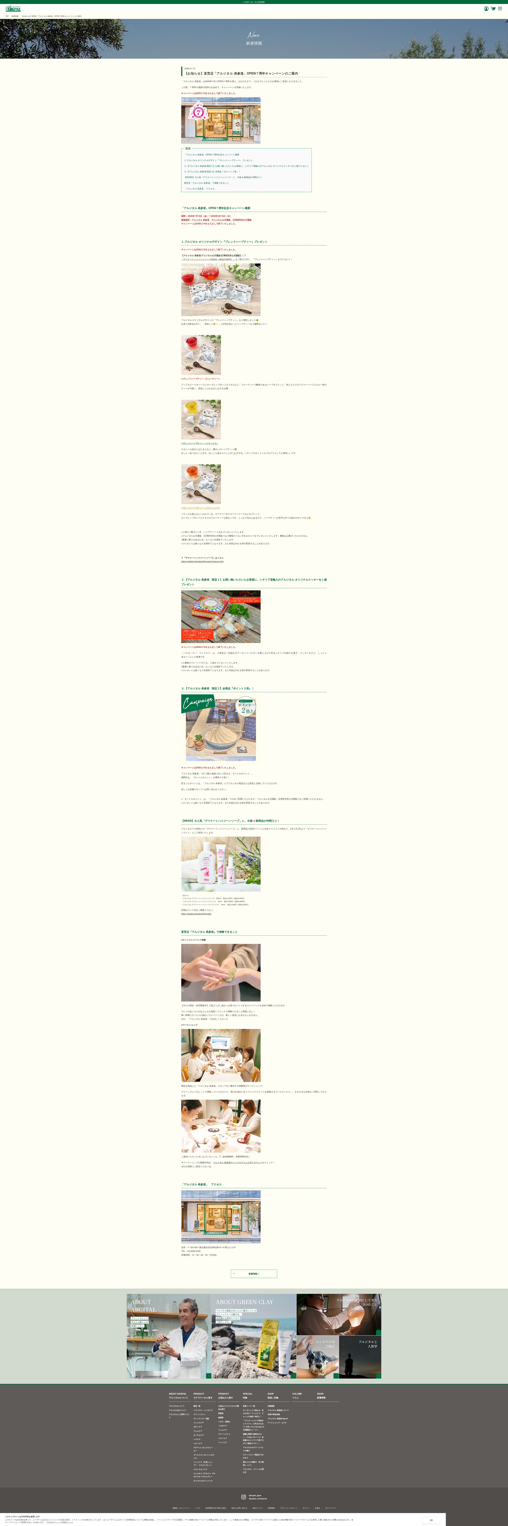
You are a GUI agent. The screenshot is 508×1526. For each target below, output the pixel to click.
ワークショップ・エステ (277, 1422)
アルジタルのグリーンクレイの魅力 (253, 1449)
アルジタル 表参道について (278, 1410)
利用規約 (271, 1508)
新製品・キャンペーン (181, 1508)
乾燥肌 (220, 1413)
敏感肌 (220, 1417)
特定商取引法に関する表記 (215, 1508)
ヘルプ (197, 1508)
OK (431, 1520)
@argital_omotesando (258, 1498)
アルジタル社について (177, 1410)
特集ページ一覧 (249, 1406)
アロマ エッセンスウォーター (203, 1449)
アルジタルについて (176, 1406)
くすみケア (222, 1425)
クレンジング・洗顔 (201, 1418)
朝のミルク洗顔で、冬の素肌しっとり (253, 1463)
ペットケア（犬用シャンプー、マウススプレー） (203, 1463)
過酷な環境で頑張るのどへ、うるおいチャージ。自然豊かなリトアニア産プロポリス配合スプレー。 (253, 1438)
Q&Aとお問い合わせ (239, 1508)
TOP (7, 16)
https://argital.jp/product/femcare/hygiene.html (202, 561)
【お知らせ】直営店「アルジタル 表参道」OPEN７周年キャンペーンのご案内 (51, 16)
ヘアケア (197, 1439)
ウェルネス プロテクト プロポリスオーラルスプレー (204, 1475)
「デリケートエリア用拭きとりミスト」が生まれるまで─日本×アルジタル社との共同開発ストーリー (253, 1425)
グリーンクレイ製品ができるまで (253, 1456)
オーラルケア (199, 1435)
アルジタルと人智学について (179, 1416)
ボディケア (198, 1426)
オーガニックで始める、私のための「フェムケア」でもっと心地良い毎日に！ (253, 1413)
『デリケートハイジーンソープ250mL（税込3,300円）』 (208, 259)
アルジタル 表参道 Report (278, 1418)
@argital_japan (255, 1495)
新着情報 (15, 16)
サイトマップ (330, 1508)
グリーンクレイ (200, 1414)
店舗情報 (271, 1406)
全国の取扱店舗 (274, 1414)
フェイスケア (199, 1422)
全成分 (317, 1508)
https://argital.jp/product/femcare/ (196, 913)
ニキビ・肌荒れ (224, 1421)
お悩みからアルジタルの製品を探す (228, 1407)
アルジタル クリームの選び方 (253, 1470)
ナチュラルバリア (200, 1469)
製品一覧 (197, 1406)
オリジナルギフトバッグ (203, 1480)
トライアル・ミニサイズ (203, 1410)
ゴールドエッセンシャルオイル (204, 1456)
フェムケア (198, 1431)
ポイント (306, 1508)
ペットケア (222, 1442)
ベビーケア (198, 1443)
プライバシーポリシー (288, 1508)
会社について (257, 1508)
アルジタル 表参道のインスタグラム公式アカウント (237, 1162)
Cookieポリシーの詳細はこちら (60, 1522)
